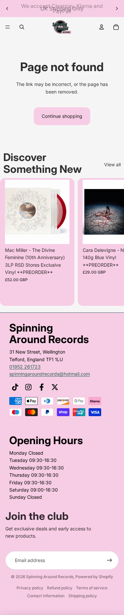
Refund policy (59, 587)
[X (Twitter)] (55, 387)
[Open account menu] (101, 27)
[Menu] (7, 27)
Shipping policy (82, 595)
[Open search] (22, 27)
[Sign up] (109, 560)
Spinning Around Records (49, 576)
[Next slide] (116, 8)
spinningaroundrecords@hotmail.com (49, 374)
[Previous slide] (7, 8)
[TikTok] (15, 387)
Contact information (45, 595)
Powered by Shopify (94, 576)
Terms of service (91, 587)
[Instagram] (28, 387)
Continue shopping (62, 116)
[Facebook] (42, 387)
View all (112, 164)
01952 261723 (25, 366)
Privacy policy (30, 587)
